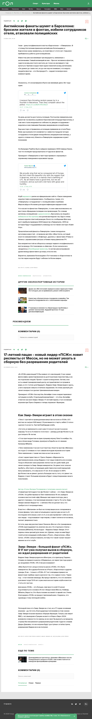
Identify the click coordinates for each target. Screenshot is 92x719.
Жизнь (56, 3)
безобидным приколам (38, 249)
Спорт (35, 3)
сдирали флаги (44, 214)
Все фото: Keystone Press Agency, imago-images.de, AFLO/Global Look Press (43, 636)
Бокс (61, 9)
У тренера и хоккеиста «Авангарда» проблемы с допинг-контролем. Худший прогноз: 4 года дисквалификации (48, 310)
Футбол (31, 9)
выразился (27, 196)
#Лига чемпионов (24, 275)
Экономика (5, 9)
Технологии (15, 9)
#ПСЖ (20, 644)
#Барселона (37, 275)
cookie (47, 715)
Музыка (39, 9)
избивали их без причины (28, 217)
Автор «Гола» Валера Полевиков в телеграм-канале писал (42, 489)
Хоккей (69, 9)
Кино (23, 9)
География (47, 9)
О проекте (7, 704)
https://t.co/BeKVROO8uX (37, 105)
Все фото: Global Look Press (28, 267)
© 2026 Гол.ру (9, 714)
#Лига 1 (40, 644)
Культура (46, 3)
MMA (55, 9)
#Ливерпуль (47, 275)
